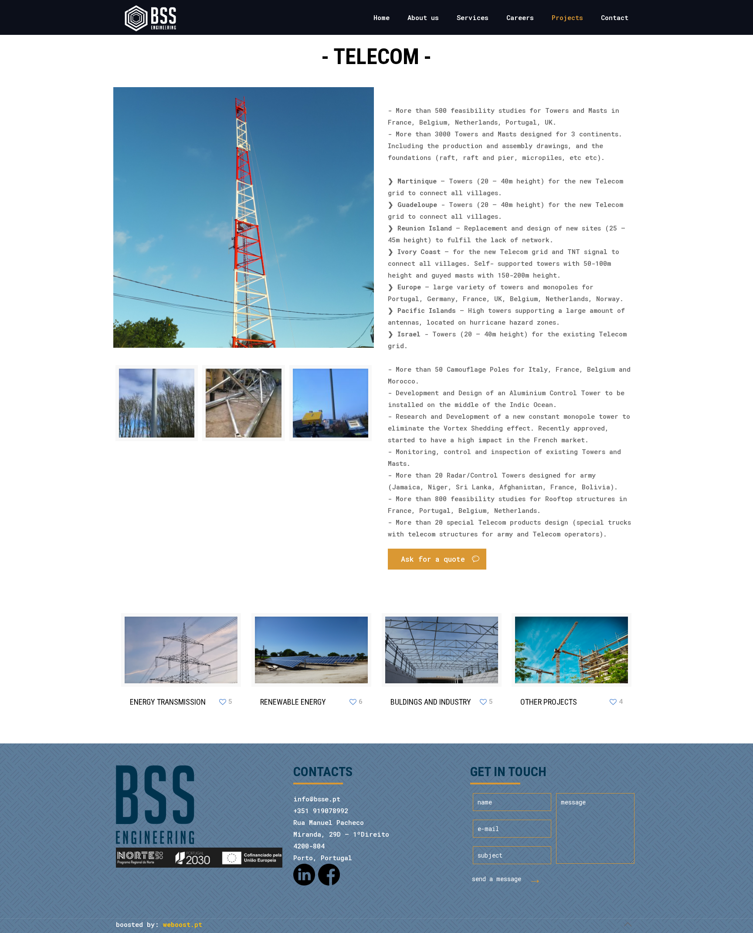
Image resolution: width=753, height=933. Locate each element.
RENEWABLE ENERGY (293, 701)
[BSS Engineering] (150, 17)
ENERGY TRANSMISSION (168, 701)
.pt (182, 924)
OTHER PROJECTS (548, 701)
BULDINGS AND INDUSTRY (430, 701)
